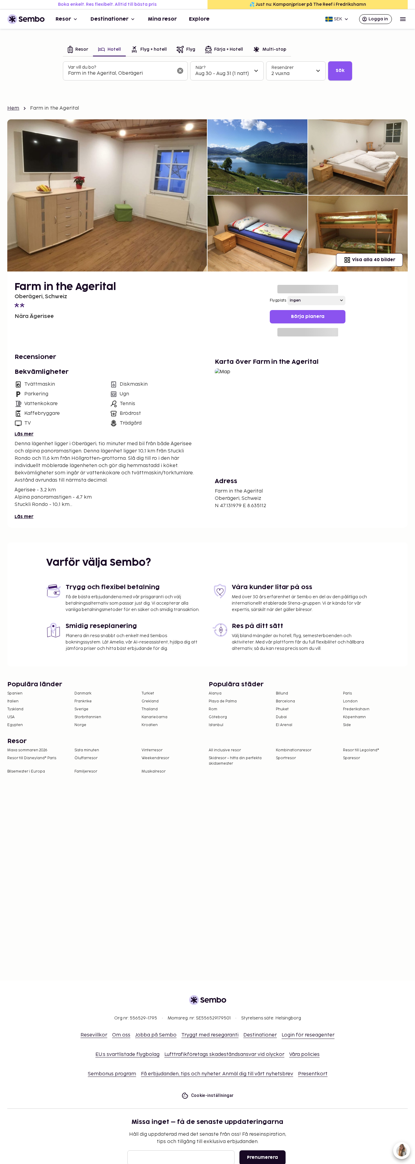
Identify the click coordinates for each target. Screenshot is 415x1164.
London (350, 701)
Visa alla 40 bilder (373, 260)
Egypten (15, 725)
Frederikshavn (356, 709)
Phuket (282, 709)
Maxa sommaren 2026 (27, 750)
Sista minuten (86, 750)
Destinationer (110, 19)
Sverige (81, 709)
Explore (199, 19)
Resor (63, 19)
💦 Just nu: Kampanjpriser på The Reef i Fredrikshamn (307, 4)
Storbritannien (87, 717)
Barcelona (285, 701)
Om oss (121, 1035)
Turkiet (148, 693)
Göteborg (218, 717)
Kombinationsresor (293, 750)
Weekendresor (155, 758)
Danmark (82, 693)
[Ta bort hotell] (180, 70)
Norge (80, 725)
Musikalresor (154, 771)
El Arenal (284, 725)
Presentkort (313, 1074)
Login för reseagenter (308, 1035)
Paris (347, 693)
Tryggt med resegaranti (209, 1035)
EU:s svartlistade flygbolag (127, 1054)
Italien (13, 701)
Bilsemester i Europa (26, 771)
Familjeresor (85, 771)
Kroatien (150, 725)
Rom (213, 709)
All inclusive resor (225, 750)
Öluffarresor (86, 758)
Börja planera (307, 317)
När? (200, 67)
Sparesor (351, 758)
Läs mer (24, 434)
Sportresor (286, 758)
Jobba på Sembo (156, 1035)
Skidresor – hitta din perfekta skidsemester (235, 761)
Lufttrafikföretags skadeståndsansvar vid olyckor (224, 1054)
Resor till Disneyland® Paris (31, 758)
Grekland (150, 701)
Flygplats (278, 300)
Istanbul (216, 725)
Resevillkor (94, 1035)
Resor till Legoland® (361, 750)
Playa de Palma (223, 701)
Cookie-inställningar (212, 1095)
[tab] (78, 49)
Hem (13, 108)
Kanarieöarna (154, 717)
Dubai (281, 717)
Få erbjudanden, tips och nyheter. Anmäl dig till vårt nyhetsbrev (217, 1074)
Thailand (150, 709)
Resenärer (282, 67)
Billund (282, 693)
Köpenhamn (354, 717)
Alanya (215, 693)
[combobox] (120, 73)
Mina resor (162, 19)
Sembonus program (112, 1074)
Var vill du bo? (82, 67)
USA (11, 717)
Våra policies (304, 1054)
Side (347, 725)
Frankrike (83, 701)
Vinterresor (152, 750)
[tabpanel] (207, 71)
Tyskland (15, 709)
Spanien (14, 693)
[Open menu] (403, 19)
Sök (340, 71)
